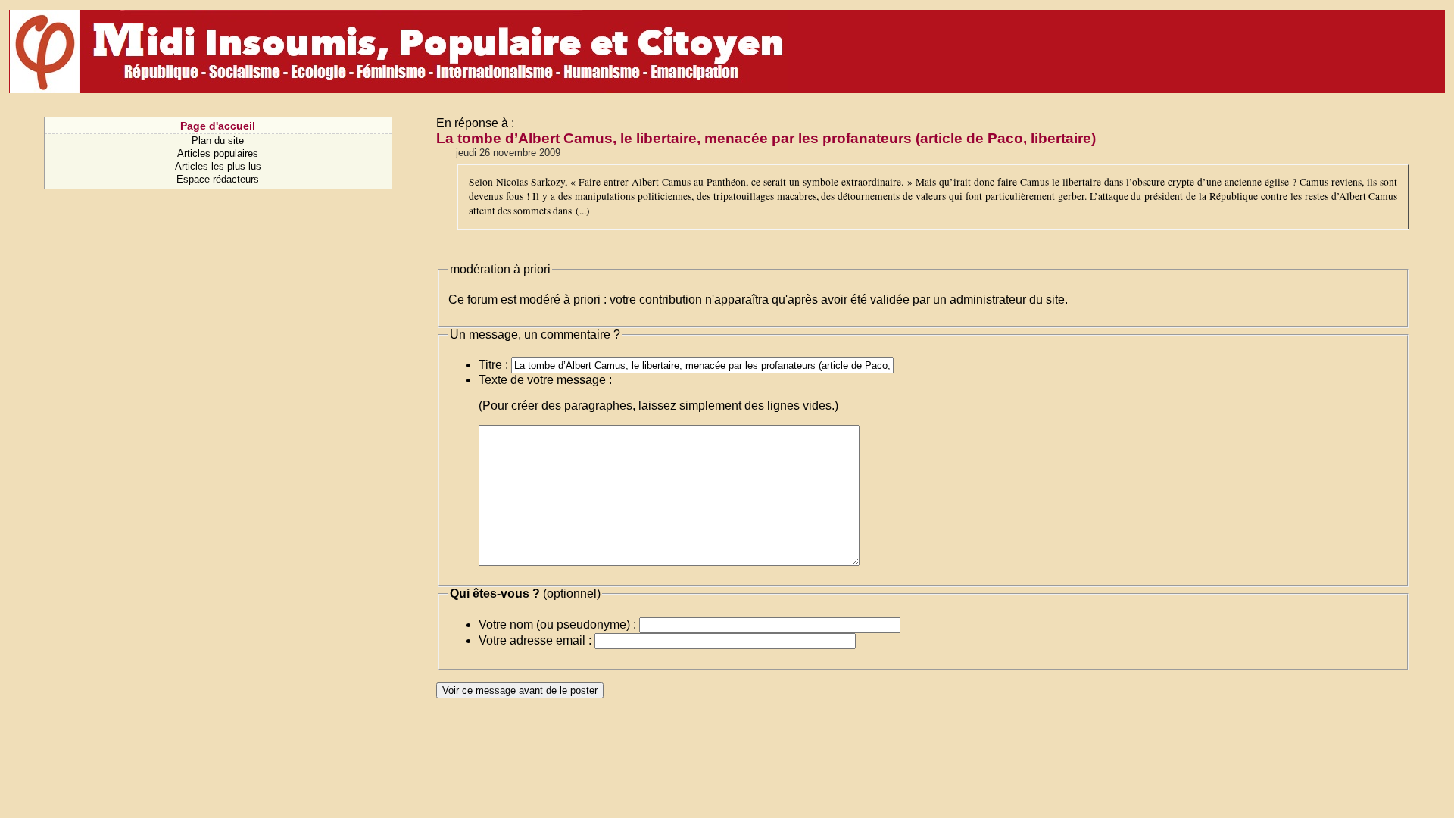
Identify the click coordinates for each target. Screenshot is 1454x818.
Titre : (493, 364)
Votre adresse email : (535, 640)
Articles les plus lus (218, 166)
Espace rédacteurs (217, 179)
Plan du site (218, 140)
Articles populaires (217, 153)
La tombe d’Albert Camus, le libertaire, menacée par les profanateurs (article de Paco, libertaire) (766, 138)
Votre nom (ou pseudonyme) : (557, 624)
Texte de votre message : (545, 379)
